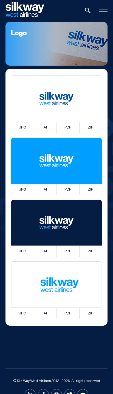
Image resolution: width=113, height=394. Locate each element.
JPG (22, 127)
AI (45, 127)
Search (87, 10)
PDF (67, 127)
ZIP (90, 127)
